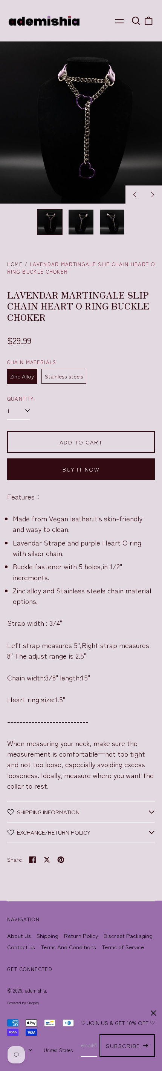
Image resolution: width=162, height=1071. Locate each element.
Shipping (47, 935)
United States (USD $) (68, 1050)
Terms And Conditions (68, 947)
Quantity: (21, 398)
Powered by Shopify (23, 1002)
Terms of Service (123, 947)
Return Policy (81, 935)
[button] (136, 20)
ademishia (35, 990)
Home (15, 264)
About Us (19, 935)
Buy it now (81, 469)
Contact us (21, 947)
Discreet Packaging (128, 935)
